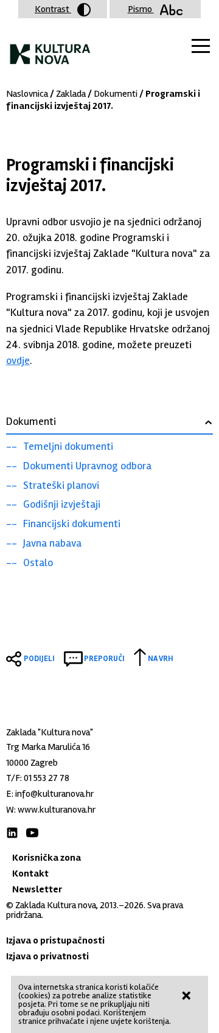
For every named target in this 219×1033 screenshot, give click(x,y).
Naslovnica (27, 94)
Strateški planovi (61, 485)
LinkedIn (12, 833)
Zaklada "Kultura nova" (50, 49)
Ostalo (38, 562)
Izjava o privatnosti (47, 956)
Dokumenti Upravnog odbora (87, 465)
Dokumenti (115, 94)
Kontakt (30, 873)
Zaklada (71, 94)
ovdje (18, 360)
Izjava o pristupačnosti (55, 940)
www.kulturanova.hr (57, 810)
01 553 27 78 (46, 778)
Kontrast (53, 9)
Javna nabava (52, 543)
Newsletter (37, 889)
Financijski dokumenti (71, 523)
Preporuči (104, 659)
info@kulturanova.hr (54, 794)
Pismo (141, 9)
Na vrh (160, 659)
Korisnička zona (46, 858)
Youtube (32, 833)
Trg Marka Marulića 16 (48, 747)
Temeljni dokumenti (68, 446)
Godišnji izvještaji (61, 504)
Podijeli (39, 659)
